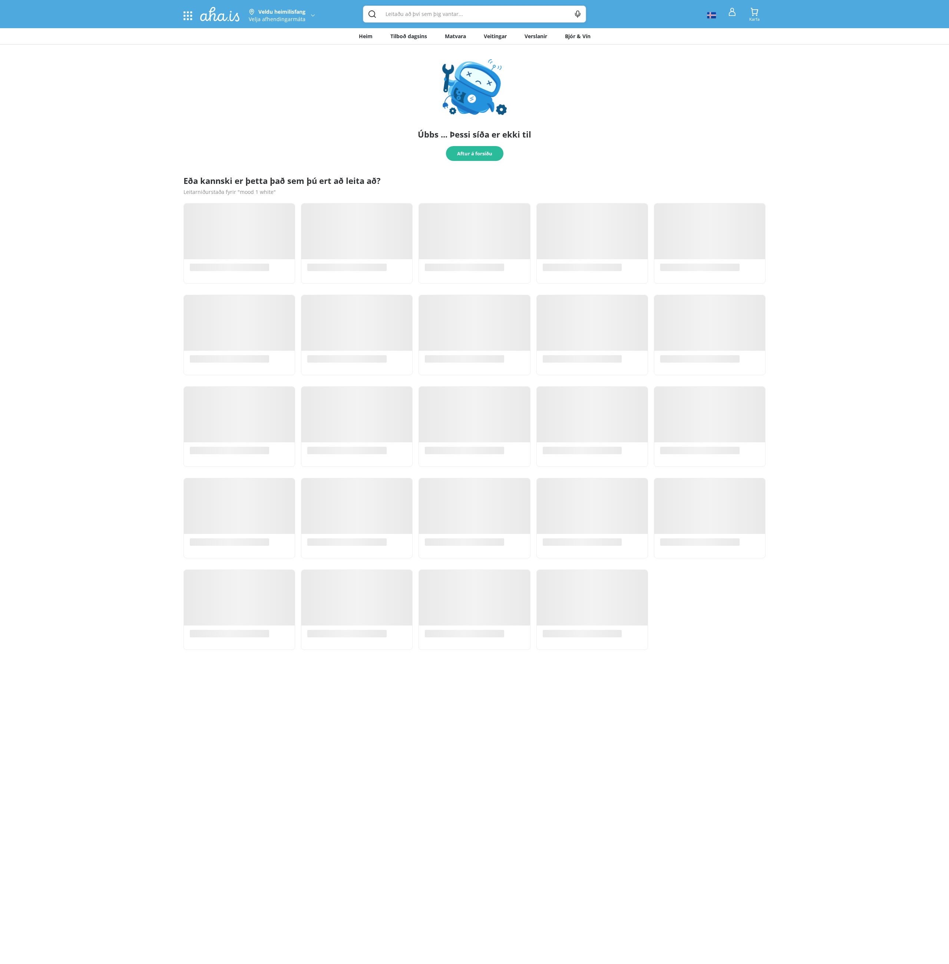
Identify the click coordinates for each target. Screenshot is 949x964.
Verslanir (536, 36)
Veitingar (495, 36)
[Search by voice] (578, 14)
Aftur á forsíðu (474, 153)
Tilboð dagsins (408, 36)
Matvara (455, 36)
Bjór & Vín (578, 36)
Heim (366, 36)
